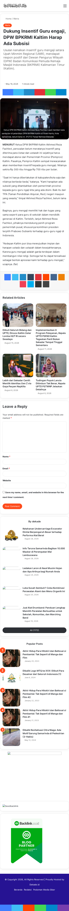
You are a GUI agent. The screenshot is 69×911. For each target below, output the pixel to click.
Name (6, 456)
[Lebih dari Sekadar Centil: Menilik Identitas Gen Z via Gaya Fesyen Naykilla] (18, 365)
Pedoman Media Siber (44, 889)
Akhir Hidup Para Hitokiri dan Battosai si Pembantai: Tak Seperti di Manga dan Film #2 (44, 694)
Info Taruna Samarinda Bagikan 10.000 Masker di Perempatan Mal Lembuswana (44, 551)
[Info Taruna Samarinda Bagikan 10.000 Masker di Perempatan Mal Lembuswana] (11, 555)
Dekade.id (34, 884)
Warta (16, 18)
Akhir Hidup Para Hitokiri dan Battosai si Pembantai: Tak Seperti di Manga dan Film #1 (44, 713)
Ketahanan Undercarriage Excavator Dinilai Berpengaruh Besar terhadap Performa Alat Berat (42, 532)
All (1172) (34, 630)
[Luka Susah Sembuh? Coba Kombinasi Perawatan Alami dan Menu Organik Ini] (11, 595)
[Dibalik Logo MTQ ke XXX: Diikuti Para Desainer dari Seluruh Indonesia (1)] (11, 678)
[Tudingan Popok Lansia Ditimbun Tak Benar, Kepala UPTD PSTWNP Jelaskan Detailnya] (51, 365)
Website (7, 480)
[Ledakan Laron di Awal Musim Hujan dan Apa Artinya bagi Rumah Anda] (11, 575)
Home (8, 18)
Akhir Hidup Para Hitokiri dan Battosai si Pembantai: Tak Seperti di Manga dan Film (44, 654)
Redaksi (28, 889)
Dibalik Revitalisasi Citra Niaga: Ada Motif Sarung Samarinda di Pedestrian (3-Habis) (43, 733)
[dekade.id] (15, 5)
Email (6, 468)
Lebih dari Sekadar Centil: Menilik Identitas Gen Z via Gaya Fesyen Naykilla (17, 383)
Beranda (18, 889)
